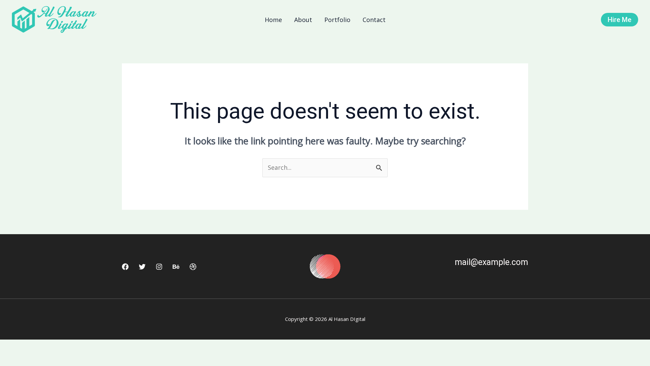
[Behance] (176, 266)
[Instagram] (159, 266)
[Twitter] (142, 266)
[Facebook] (125, 266)
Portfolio (337, 20)
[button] (619, 19)
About (303, 20)
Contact (374, 20)
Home (273, 20)
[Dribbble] (193, 266)
